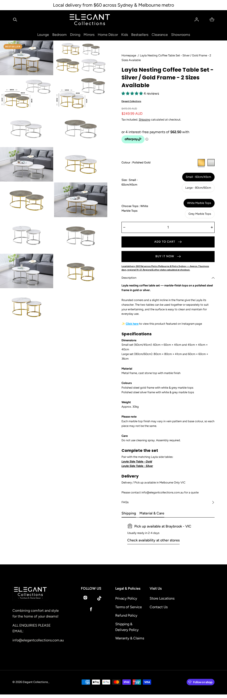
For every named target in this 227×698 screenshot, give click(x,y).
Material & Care (151, 513)
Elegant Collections (131, 101)
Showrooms (180, 35)
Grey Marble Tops (199, 213)
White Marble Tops (199, 203)
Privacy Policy (126, 598)
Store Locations (162, 598)
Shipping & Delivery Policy (127, 627)
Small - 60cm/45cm (198, 176)
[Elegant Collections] (90, 19)
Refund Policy (126, 615)
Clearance (160, 35)
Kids (124, 35)
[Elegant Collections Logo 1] (36, 593)
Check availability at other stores (153, 540)
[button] (15, 19)
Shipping (144, 119)
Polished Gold (201, 162)
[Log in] (196, 19)
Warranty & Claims (129, 638)
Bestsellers (139, 35)
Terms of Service (128, 607)
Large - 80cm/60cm (198, 187)
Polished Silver (211, 162)
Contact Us (159, 607)
